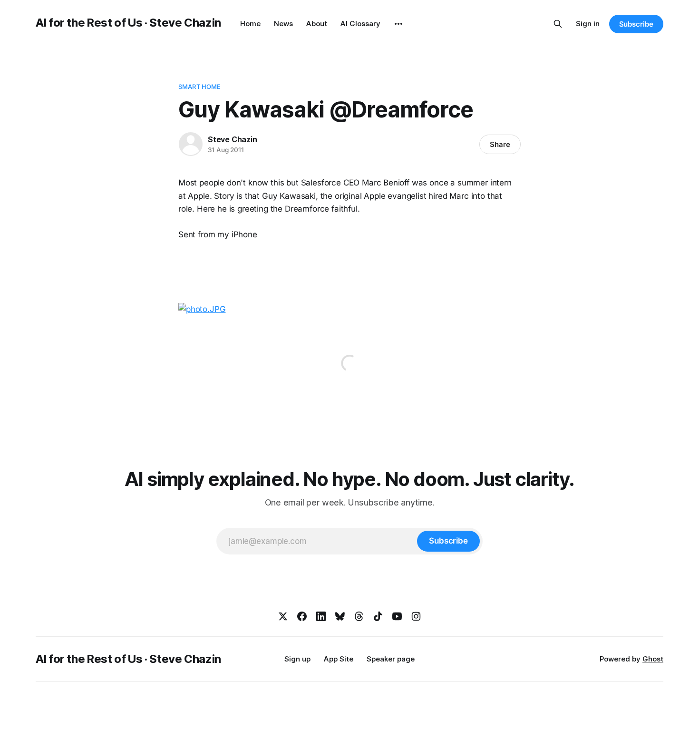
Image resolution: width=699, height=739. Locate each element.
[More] (398, 23)
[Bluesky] (340, 616)
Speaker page (391, 658)
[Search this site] (557, 23)
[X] (283, 616)
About (316, 23)
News (283, 23)
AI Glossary (360, 23)
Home (250, 23)
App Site (338, 658)
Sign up (297, 658)
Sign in (588, 23)
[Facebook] (302, 616)
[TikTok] (378, 616)
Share (500, 144)
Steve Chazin (232, 139)
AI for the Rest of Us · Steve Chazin (128, 22)
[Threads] (359, 616)
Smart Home (199, 86)
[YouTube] (397, 616)
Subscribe (636, 24)
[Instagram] (416, 616)
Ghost (652, 658)
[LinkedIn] (321, 616)
